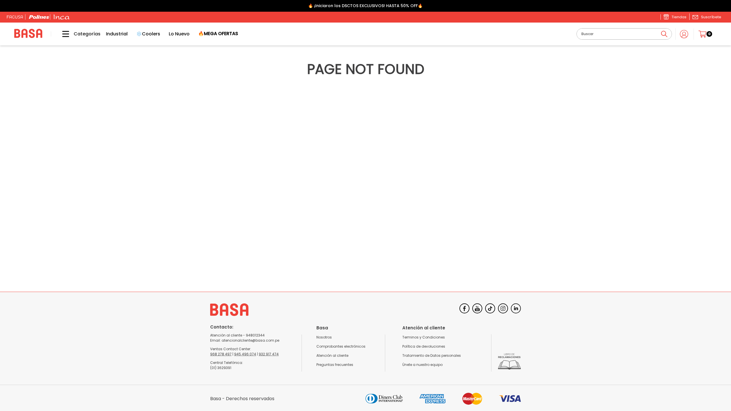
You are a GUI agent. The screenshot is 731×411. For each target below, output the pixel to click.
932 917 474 (269, 354)
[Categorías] (61, 34)
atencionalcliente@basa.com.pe (250, 340)
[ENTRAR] (684, 34)
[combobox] (624, 34)
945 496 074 (245, 354)
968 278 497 (221, 354)
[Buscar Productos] (664, 34)
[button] (706, 16)
